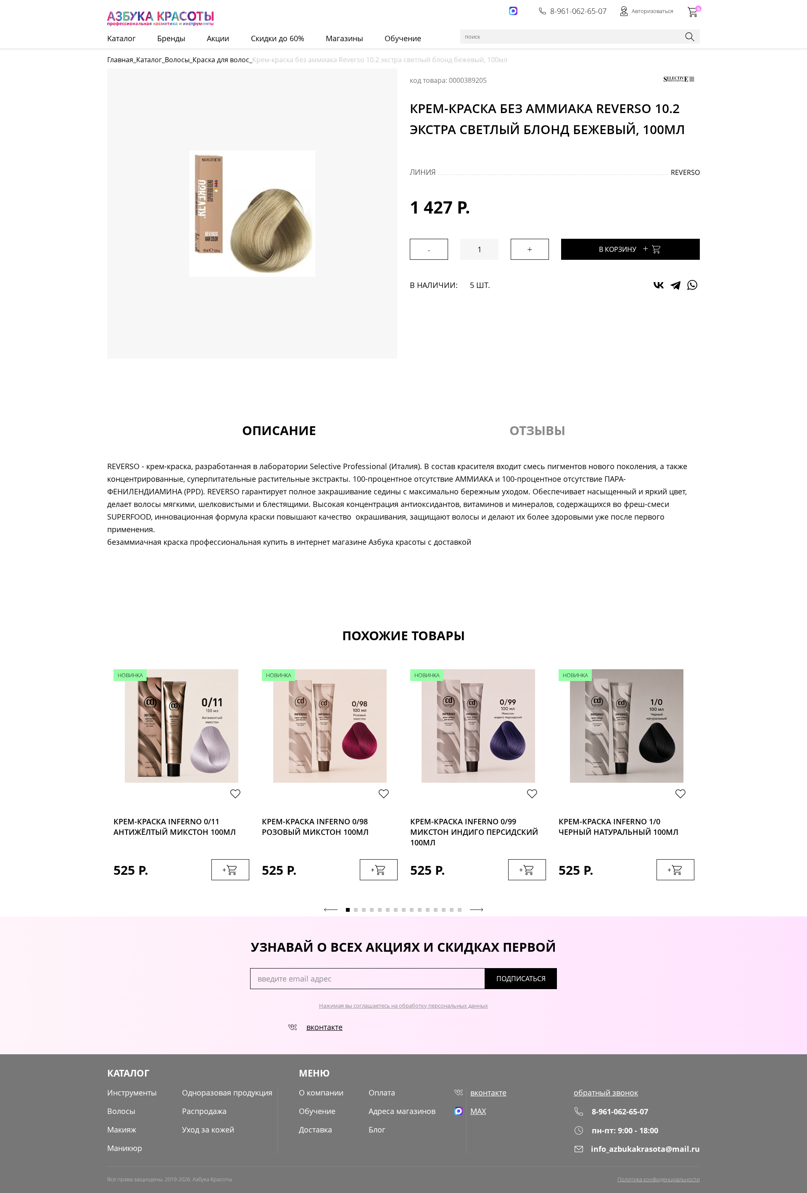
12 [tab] (436, 910)
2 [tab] (356, 910)
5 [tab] (380, 910)
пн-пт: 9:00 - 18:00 (625, 1130)
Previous (331, 909)
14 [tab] (452, 910)
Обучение (403, 38)
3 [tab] (364, 910)
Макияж (121, 1129)
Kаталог (121, 38)
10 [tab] (420, 910)
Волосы (177, 59)
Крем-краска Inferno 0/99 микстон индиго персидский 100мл (474, 829)
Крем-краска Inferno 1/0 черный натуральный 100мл (618, 826)
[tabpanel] (181, 783)
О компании (321, 1092)
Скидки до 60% (277, 38)
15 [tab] (460, 910)
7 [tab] (396, 910)
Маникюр (124, 1148)
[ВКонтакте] (658, 285)
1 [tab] (348, 910)
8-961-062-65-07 (578, 11)
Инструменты (132, 1092)
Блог (377, 1129)
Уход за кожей (208, 1129)
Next (476, 909)
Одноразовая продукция (227, 1092)
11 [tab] (428, 910)
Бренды (171, 38)
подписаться (521, 978)
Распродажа (204, 1111)
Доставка (315, 1129)
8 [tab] (404, 910)
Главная (120, 59)
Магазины (344, 38)
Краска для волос (221, 59)
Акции (218, 38)
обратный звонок (606, 1092)
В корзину (624, 248)
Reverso (685, 172)
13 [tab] (444, 910)
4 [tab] (372, 910)
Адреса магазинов (402, 1111)
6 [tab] (388, 910)
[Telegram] (675, 285)
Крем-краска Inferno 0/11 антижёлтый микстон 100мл (174, 826)
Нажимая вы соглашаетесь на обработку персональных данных (403, 1005)
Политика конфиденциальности (658, 1179)
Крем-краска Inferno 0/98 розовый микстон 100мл (315, 826)
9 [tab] (412, 910)
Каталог (149, 59)
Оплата (382, 1092)
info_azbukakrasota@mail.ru (645, 1149)
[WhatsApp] (692, 285)
